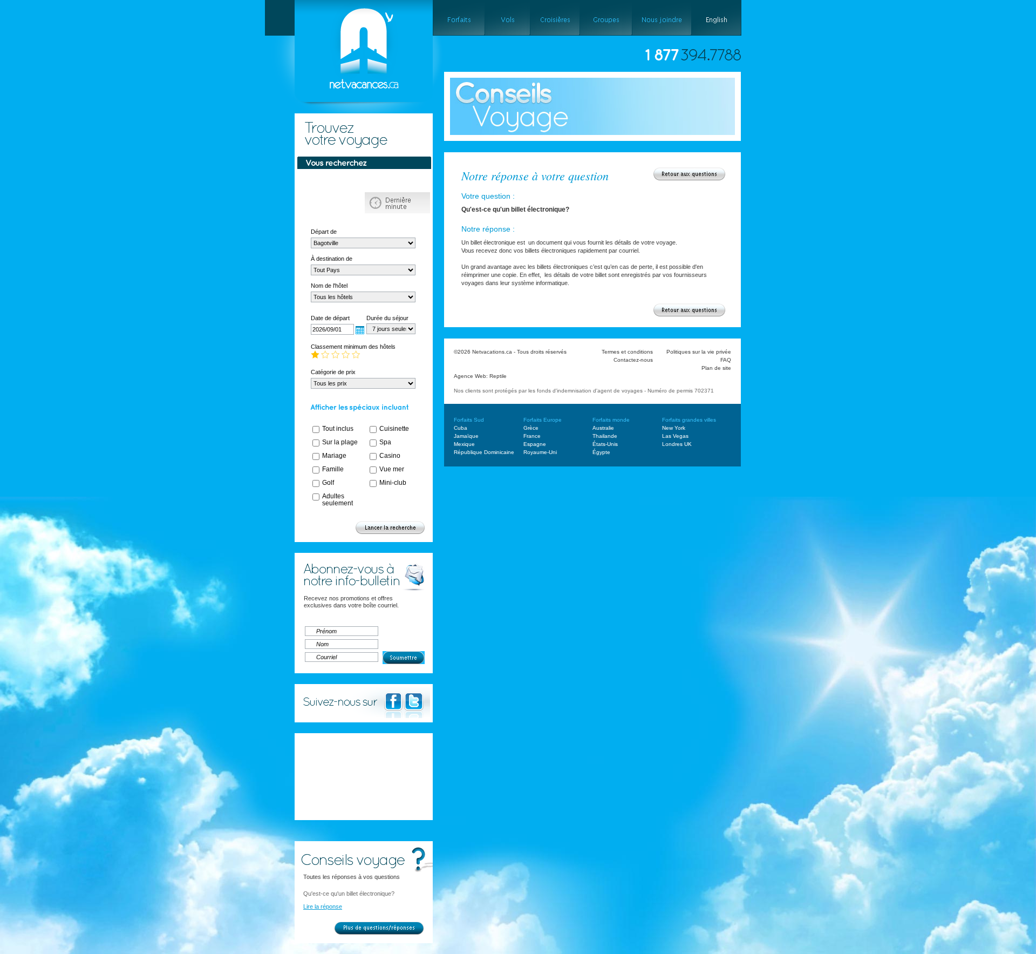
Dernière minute (397, 203)
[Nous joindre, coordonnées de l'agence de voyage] (661, 18)
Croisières (331, 203)
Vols (397, 181)
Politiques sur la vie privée (698, 352)
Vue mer (391, 469)
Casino (389, 455)
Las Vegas (675, 436)
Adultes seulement (337, 499)
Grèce (531, 428)
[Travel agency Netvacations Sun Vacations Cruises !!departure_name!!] (354, 116)
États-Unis (605, 444)
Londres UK (677, 444)
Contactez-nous (633, 360)
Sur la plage (340, 442)
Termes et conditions (627, 352)
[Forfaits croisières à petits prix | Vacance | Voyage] (555, 18)
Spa (385, 442)
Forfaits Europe (542, 420)
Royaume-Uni (540, 452)
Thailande (604, 436)
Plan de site (716, 368)
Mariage (334, 455)
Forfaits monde (611, 420)
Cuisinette (394, 428)
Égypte (601, 452)
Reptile (498, 376)
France (532, 436)
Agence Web (470, 376)
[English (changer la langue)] (716, 18)
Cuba (460, 428)
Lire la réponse (322, 906)
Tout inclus (337, 428)
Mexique (464, 444)
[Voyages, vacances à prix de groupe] (606, 18)
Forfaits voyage (331, 181)
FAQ (725, 360)
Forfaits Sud (469, 420)
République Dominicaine (484, 452)
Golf (328, 482)
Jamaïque (466, 436)
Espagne (534, 444)
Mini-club (392, 482)
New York (673, 428)
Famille (333, 469)
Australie (603, 428)
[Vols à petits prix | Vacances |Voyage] (507, 18)
